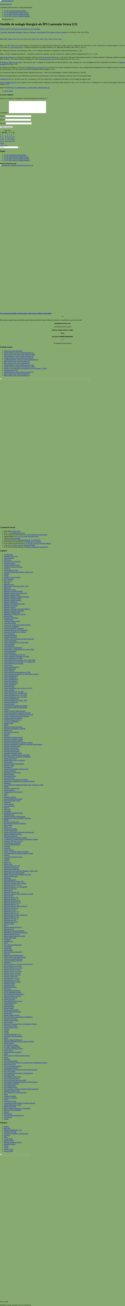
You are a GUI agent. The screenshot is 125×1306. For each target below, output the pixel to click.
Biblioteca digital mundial (12, 595)
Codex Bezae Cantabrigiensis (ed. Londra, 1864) (19, 649)
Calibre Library (8, 619)
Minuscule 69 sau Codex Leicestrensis (16, 915)
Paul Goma (7, 989)
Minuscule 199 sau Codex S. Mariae (15, 883)
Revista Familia (8, 1008)
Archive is (7, 568)
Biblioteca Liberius (10, 607)
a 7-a (29, 39)
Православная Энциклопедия (14, 1115)
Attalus (6, 575)
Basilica (6, 1126)
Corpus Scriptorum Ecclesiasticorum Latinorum (18, 714)
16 (3, 139)
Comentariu (4, 113)
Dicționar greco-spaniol (11, 748)
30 (3, 143)
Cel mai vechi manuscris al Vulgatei (15, 632)
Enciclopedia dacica (10, 776)
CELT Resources (9, 633)
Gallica (6, 793)
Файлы (6, 1119)
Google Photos (8, 1139)
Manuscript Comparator (11, 867)
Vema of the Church (10, 1101)
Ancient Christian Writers (12, 565)
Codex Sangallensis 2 (10, 677)
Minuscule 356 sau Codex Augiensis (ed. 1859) (18, 894)
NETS (6, 943)
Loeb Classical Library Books (13, 857)
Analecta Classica (9, 563)
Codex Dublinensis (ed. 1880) (13, 658)
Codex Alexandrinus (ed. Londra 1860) (16, 642)
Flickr (6, 1137)
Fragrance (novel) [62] (11, 370)
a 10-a (41, 39)
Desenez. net (8, 730)
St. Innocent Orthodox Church (13, 1048)
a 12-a (50, 39)
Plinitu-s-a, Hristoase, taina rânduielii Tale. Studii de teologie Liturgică (45, 32)
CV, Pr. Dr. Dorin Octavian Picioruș (15, 11)
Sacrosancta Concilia (10, 1026)
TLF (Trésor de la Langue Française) (15, 1092)
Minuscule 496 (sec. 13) (11, 904)
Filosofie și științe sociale (11, 788)
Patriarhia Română (9, 1144)
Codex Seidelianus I (10, 684)
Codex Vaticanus (9, 690)
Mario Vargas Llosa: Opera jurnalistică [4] (17, 363)
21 (14, 139)
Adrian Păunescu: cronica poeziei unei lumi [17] (19, 352)
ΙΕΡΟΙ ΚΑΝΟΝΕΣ (10, 1106)
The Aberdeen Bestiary (11, 1068)
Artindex (6, 574)
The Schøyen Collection (11, 1084)
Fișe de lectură (8, 91)
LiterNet (6, 855)
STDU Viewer (8, 1050)
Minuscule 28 (8, 890)
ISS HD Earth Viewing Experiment (15, 823)
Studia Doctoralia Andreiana (12, 1052)
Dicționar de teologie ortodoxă (13, 741)
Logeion (6, 860)
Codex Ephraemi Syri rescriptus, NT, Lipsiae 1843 (19, 660)
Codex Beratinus (9, 646)
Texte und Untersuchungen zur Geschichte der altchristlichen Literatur (25, 1062)
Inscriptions (7, 811)
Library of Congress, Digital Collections (16, 851)
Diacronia (7, 734)
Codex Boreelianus (10, 653)
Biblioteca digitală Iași (11, 602)
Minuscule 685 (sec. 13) (11, 913)
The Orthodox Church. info (12, 1077)
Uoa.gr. (6, 1099)
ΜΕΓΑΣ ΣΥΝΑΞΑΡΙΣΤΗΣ (12, 1110)
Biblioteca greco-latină (11, 605)
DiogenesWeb (8, 762)
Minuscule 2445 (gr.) (10, 888)
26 (10, 141)
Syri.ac (6, 1057)
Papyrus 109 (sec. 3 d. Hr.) (12, 969)
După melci (16, 531)
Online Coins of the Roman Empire (15, 957)
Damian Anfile (8, 723)
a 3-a (14, 39)
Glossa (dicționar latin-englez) (13, 799)
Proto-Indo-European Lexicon (13, 1001)
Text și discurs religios (11, 1061)
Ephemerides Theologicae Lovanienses (16, 779)
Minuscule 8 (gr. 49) (10, 920)
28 (14, 141)
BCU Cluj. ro (8, 581)
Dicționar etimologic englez (12, 746)
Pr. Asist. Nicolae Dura (15, 47)
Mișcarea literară (9, 924)
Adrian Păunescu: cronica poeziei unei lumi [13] (19, 372)
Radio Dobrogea (9, 1006)
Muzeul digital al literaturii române (14, 936)
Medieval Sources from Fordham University (17, 874)
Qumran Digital (9, 1004)
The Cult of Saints (9, 1071)
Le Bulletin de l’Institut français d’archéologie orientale (21, 839)
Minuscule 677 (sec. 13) (11, 911)
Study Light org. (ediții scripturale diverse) (17, 1055)
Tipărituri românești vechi (12, 1091)
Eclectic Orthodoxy (10, 771)
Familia (6, 786)
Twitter (6, 1147)
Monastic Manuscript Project (13, 927)
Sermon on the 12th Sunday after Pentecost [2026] (19, 354)
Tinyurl (6, 1146)
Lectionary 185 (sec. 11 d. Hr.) (13, 841)
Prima (2, 39)
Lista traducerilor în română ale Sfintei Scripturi (18, 853)
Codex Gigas (8, 665)
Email (2, 120)
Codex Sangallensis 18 (11, 676)
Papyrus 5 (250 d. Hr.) (11, 976)
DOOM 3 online (9, 765)
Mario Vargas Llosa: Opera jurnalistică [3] (17, 374)
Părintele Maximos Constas (12, 982)
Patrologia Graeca (9, 983)
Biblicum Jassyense (10, 589)
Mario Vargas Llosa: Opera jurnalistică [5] (17, 361)
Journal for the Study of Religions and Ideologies (19, 832)
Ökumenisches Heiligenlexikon (13, 955)
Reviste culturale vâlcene (11, 1015)
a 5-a (21, 39)
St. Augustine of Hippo (11, 1045)
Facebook (7, 1135)
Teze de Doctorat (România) (12, 1066)
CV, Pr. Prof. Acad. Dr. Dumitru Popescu (16, 14)
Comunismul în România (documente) (15, 706)
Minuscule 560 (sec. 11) (11, 908)
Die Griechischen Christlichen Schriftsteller (17, 757)
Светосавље (8, 1117)
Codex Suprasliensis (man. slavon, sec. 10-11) (18, 688)
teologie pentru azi (44, 87)
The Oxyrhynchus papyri (11, 1078)
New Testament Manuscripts (12, 945)
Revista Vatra (8, 1013)
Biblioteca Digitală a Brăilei (12, 598)
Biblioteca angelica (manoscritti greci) (15, 593)
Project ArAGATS (9, 999)
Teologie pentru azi (6, 4)
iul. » (6, 145)
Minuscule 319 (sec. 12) (11, 892)
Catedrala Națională (10, 1132)
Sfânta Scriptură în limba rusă (13, 1040)
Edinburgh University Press (12, 772)
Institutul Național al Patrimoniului (14, 816)
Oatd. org (7, 953)
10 (5, 137)
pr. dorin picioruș (32, 87)
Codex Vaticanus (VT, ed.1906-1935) (15, 693)
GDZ (5, 795)
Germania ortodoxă (10, 797)
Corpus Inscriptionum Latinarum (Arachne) (17, 713)
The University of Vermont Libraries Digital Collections (21, 1089)
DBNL (6, 725)
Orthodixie (7, 962)
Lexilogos (7, 846)
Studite (6, 1054)
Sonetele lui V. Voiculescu (33, 542)
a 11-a (46, 39)
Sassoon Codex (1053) (11, 1027)
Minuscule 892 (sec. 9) (11, 922)
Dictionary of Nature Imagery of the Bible (17, 755)
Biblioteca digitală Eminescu (12, 600)
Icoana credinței (9, 804)
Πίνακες (6, 1112)
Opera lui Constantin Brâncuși (13, 959)
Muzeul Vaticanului (10, 938)
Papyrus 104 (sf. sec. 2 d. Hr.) (13, 968)
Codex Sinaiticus (9, 686)
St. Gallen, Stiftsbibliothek (12, 1047)
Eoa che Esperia (9, 778)
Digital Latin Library (10, 758)
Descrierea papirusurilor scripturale (14, 728)
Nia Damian (7, 946)
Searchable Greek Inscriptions (13, 1036)
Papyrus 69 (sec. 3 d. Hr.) (12, 978)
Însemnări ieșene (9, 815)
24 (5, 141)
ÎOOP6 (6, 820)
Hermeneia (7, 802)
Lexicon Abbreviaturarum (12, 844)
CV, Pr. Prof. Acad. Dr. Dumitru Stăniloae (17, 16)
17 (5, 139)
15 (1, 139)
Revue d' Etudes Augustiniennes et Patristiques (18, 1017)
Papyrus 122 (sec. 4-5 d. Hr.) (13, 971)
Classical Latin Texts (10, 637)
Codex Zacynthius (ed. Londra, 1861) (15, 700)
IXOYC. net (8, 827)
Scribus (6, 1031)
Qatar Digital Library (10, 1003)
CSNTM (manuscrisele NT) (12, 720)
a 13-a (55, 39)
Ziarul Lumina (8, 1151)
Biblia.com (7, 588)
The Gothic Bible (9, 1075)
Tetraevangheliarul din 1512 (8, 82)
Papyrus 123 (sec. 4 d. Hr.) (12, 973)
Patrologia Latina (9, 985)
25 (8, 141)
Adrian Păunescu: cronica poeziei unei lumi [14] (19, 365)
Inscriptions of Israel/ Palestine (13, 813)
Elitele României (9, 774)
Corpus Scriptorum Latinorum (13, 718)
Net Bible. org (8, 941)
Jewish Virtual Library (11, 830)
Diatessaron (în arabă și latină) (13, 737)
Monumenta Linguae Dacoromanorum (16, 932)
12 (10, 137)
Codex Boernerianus (10, 651)
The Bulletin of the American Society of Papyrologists (20, 1069)
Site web (2, 123)
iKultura (6, 808)
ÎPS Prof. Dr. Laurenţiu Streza (17, 87)
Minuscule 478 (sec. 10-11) (12, 902)
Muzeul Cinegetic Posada (12, 934)
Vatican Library (8, 1149)
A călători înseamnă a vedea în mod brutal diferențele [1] (21, 359)
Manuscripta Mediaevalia (11, 869)
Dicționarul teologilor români (13, 753)
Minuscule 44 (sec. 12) (11, 897)
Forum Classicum (9, 790)
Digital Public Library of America (14, 760)
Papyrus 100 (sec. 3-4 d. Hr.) (13, 966)
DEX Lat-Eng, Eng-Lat (11, 732)
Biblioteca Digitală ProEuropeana (14, 604)
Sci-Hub (6, 1029)
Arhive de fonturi (15, 538)
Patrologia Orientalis (10, 987)
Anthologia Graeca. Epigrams (13, 567)
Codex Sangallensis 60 (11, 683)
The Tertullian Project (10, 1087)
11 (8, 137)
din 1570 (35, 67)
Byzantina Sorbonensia (11, 618)
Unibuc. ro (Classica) (10, 1098)
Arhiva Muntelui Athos (11, 570)
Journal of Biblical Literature (13, 834)
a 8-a (33, 39)
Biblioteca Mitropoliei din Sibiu (12, 62)
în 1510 (46, 59)
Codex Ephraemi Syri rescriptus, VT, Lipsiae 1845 (19, 662)
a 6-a (25, 39)
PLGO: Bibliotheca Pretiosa (12, 992)
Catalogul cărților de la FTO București (16, 630)
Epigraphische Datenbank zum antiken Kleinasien (19, 781)
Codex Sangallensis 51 (11, 681)
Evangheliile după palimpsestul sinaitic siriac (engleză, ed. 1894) (24, 785)
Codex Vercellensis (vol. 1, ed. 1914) (15, 695)
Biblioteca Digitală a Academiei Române (16, 597)
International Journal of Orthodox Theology (17, 818)
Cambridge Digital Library (12, 621)
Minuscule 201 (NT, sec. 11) (12, 885)
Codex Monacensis (10, 669)
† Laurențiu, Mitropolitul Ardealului (11, 32)
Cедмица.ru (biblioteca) (11, 721)
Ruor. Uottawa (8, 1022)
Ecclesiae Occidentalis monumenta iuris (16, 769)
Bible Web (7, 1128)
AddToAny (7, 560)
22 (1, 141)
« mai (1, 145)
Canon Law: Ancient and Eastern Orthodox (17, 625)
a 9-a (37, 39)
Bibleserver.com (9, 584)
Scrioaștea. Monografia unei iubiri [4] (36, 547)
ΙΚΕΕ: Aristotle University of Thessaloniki (17, 1108)
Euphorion (7, 783)
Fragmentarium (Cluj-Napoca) (13, 792)
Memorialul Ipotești (10, 880)
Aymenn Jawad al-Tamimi (12, 577)
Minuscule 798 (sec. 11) (11, 918)
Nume (2, 116)
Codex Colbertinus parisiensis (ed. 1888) (16, 656)
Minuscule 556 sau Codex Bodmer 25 (15, 906)
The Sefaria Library (10, 1085)
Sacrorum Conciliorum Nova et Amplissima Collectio (20, 1024)
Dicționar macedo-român (11, 749)
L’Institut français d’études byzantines (15, 837)
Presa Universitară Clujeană (12, 996)
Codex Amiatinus (9, 644)
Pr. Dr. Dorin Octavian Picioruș (19, 29)
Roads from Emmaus (10, 1019)
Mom (5, 925)
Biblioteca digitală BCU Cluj (13, 1130)
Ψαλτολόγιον (8, 1113)
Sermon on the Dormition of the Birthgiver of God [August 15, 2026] (25, 368)
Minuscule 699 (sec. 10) (11, 917)
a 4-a (18, 39)
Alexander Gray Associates (12, 561)
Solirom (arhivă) (9, 1043)
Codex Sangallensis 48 (11, 679)
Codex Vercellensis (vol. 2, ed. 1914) (15, 697)
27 (12, 141)
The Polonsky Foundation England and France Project (20, 1082)
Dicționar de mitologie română (13, 739)
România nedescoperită (11, 1020)
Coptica (6, 709)
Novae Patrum (8, 950)
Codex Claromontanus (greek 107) (14, 655)
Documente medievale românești (14, 764)
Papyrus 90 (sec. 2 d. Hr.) (12, 980)
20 (12, 139)
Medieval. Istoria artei (10, 876)
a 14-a (59, 39)
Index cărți (7, 809)
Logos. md (7, 862)
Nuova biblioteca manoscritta (13, 952)
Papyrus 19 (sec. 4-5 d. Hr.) (12, 975)
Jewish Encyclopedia (10, 829)
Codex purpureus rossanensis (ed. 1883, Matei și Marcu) (21, 674)
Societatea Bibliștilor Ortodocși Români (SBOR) (19, 1041)
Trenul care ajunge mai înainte (13, 351)
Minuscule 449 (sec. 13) (11, 899)
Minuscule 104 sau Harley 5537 (14, 881)
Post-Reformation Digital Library (14, 994)
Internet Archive (9, 1140)
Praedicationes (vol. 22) (17, 533)
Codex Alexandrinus (10, 640)
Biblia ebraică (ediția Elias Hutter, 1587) (16, 586)
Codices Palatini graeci (11, 702)
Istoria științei (8, 825)
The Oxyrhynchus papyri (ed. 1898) (15, 1080)
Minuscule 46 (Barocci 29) (12, 901)
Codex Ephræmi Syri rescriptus (13, 663)
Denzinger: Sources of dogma (13, 727)
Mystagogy (7, 939)
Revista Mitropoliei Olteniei (12, 1011)
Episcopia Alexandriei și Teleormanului (16, 1133)
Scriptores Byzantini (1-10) (12, 1034)
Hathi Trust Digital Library (12, 800)
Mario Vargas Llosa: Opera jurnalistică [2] (17, 375)
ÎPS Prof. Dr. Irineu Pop (11, 822)
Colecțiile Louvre (9, 704)
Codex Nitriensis (9, 670)
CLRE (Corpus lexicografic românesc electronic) (19, 639)
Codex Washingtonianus (11, 698)
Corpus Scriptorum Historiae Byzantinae (16, 716)
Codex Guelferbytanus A (11, 667)
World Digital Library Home (12, 1105)
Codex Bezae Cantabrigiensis (13, 648)
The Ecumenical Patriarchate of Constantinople (18, 1073)
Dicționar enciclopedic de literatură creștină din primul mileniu (23, 744)
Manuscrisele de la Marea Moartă (14, 873)
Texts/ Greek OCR (10, 1064)
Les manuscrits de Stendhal (12, 843)
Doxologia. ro (8, 767)
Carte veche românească (11, 626)
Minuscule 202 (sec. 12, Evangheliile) (15, 887)
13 (12, 137)
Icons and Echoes (9, 806)
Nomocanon (8, 948)
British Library (8, 616)
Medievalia (7, 878)
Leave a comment (34, 29)
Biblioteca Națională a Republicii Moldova (17, 609)
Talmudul (7, 1059)
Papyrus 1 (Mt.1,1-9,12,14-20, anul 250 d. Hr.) (18, 964)
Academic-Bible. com (10, 556)
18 (8, 139)
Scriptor (6, 1033)
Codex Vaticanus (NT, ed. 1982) (14, 691)
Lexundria (7, 848)
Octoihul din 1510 (5, 79)
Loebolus (7, 858)
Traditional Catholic (10, 1096)
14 (14, 137)
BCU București (8, 579)
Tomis (6, 1094)
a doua (10, 39)
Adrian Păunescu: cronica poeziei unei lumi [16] (19, 356)
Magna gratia (8, 864)
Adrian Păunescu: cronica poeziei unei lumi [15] (19, 358)
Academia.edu (8, 554)
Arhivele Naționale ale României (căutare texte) (18, 572)
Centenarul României (10, 635)
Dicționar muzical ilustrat (11, 751)
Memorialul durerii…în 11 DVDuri (29, 540)
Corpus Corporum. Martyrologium (14, 711)
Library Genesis (9, 850)
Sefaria (6, 1038)
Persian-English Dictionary (12, 990)
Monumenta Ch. (9, 929)
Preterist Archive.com (10, 997)
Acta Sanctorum (9, 558)
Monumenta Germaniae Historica (14, 931)
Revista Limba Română (11, 1010)
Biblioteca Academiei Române (13, 591)
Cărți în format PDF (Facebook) (14, 628)
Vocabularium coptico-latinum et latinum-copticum (19, 1103)
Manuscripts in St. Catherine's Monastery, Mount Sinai (21, 871)
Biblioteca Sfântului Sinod (12, 612)
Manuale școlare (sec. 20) (12, 866)
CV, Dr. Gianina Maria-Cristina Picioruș (16, 12)
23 (3, 141)
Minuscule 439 (8, 895)
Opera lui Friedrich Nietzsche (13, 960)
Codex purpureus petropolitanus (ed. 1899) (17, 672)
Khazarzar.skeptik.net (10, 836)
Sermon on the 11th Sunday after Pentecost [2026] (19, 366)
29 (1, 143)
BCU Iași (7, 582)
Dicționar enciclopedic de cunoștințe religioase (18, 742)
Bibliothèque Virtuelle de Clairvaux (15, 614)
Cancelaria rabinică (10, 623)
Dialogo (6, 735)
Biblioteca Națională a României (14, 611)
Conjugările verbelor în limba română (15, 707)
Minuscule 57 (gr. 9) (10, 909)
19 (10, 139)
